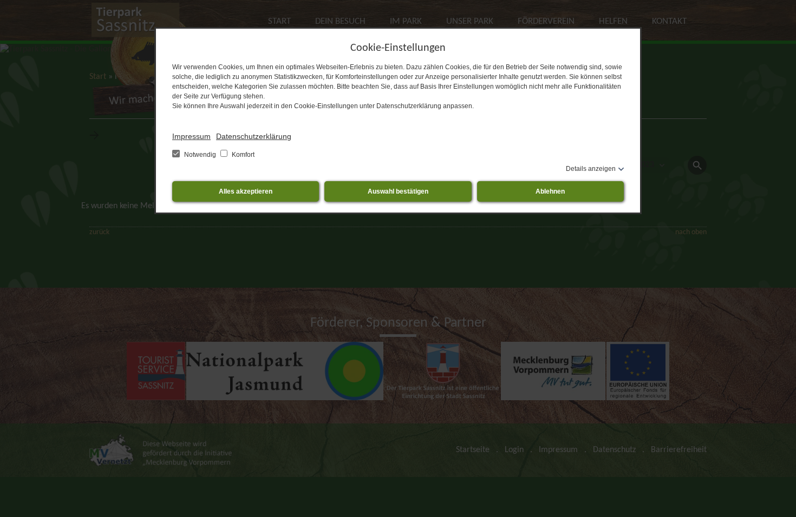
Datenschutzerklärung (253, 136)
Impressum (191, 136)
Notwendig (200, 154)
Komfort (242, 154)
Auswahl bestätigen (398, 191)
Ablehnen (550, 191)
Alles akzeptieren (245, 191)
